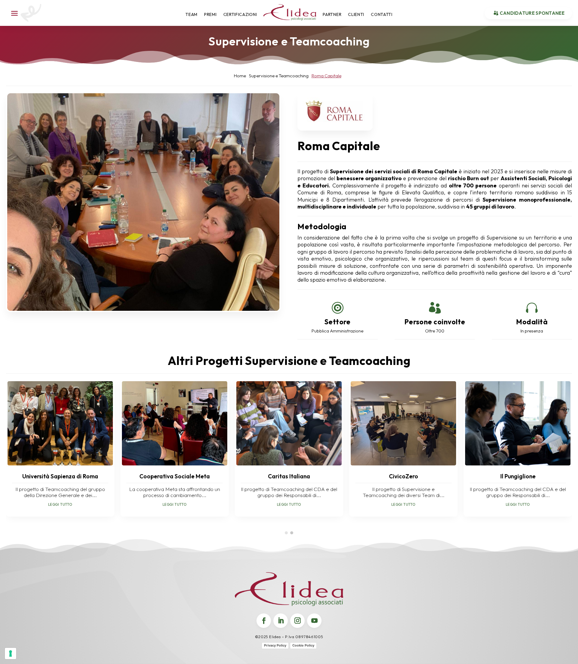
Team (191, 14)
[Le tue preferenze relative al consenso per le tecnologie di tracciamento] (10, 653)
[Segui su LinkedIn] (280, 620)
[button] (286, 532)
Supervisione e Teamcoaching (288, 41)
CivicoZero (403, 476)
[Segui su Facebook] (263, 620)
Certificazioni (240, 14)
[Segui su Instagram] (297, 620)
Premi (210, 14)
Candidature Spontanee (532, 13)
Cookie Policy (303, 645)
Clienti (356, 14)
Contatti (382, 14)
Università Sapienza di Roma (60, 476)
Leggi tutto (60, 504)
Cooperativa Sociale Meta (174, 476)
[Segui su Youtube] (314, 620)
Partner (332, 14)
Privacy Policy (275, 645)
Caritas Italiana (289, 476)
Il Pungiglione (518, 476)
